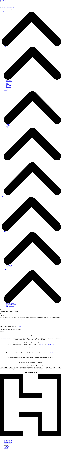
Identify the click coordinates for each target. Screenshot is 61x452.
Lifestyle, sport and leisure (10, 306)
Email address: (2, 315)
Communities (6, 90)
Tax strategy (5, 450)
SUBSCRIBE (2, 331)
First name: (2, 313)
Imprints (5, 46)
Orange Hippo (8, 88)
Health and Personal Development (11, 304)
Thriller (7, 268)
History (7, 305)
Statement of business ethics (8, 440)
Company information (7, 446)
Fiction (5, 231)
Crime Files (7, 124)
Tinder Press (7, 84)
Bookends (7, 126)
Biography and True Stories (10, 303)
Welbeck (7, 86)
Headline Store (4, 338)
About (3, 11)
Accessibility (6, 438)
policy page (42, 344)
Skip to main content (3, 0)
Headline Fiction (8, 80)
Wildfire (7, 83)
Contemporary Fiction (9, 265)
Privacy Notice (19, 326)
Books (3, 196)
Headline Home (8, 82)
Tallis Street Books (8, 87)
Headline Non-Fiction (9, 81)
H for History (8, 125)
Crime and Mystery (9, 266)
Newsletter (3, 307)
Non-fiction (5, 269)
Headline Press (8, 89)
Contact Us (5, 161)
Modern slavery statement (8, 441)
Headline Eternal (8, 85)
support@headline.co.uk (50, 344)
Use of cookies (6, 448)
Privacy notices (6, 447)
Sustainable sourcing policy (8, 442)
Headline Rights (6, 127)
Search (1, 9)
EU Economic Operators (7, 443)
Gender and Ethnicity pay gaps (8, 439)
